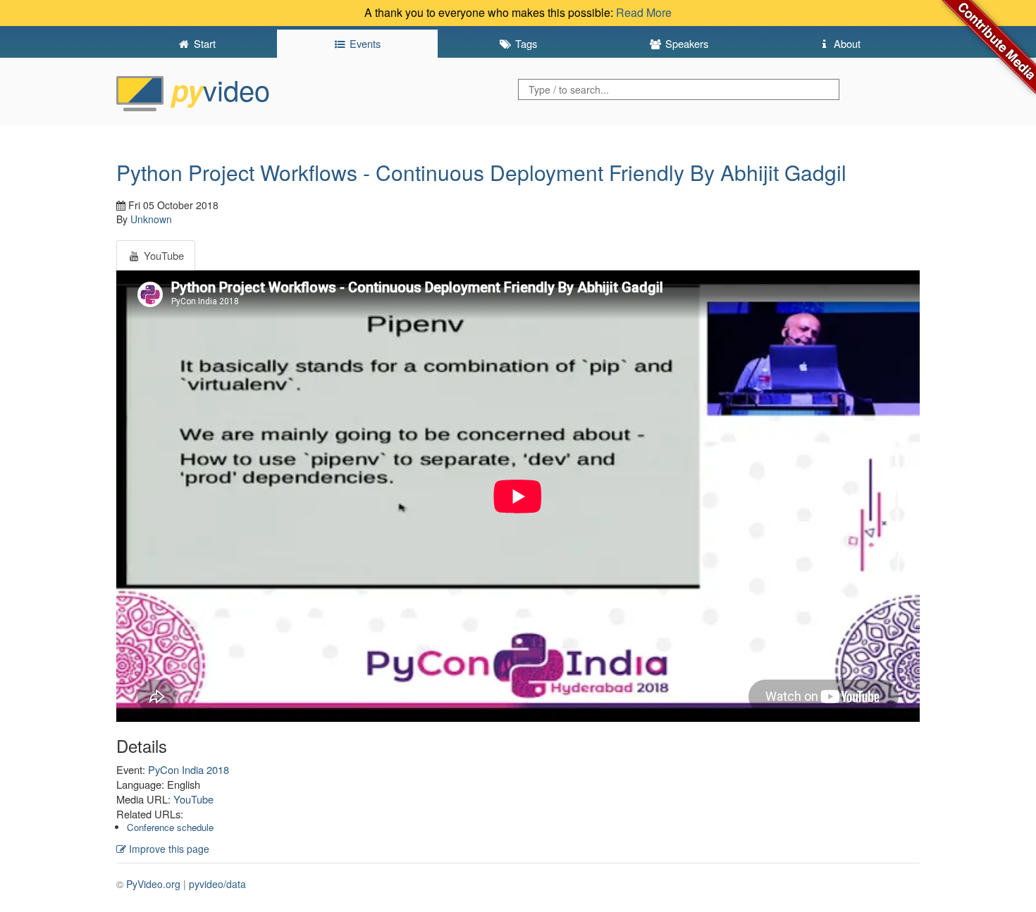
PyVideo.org (153, 884)
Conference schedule (170, 827)
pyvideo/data (217, 884)
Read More (644, 12)
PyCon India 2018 (188, 769)
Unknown (151, 219)
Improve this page (167, 849)
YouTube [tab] (162, 255)
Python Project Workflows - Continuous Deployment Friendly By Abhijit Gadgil (481, 172)
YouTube (193, 799)
